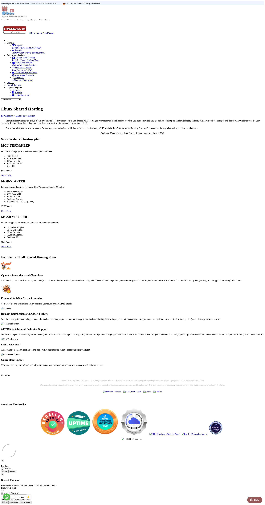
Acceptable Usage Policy (26, 20)
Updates (10, 82)
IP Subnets (22, 78)
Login (17, 90)
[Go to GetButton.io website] (6, 502)
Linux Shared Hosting (25, 59)
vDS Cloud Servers (24, 64)
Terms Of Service (7, 20)
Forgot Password (21, 95)
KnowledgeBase (14, 85)
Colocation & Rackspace (24, 73)
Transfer (28, 51)
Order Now (6, 175)
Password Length (8, 488)
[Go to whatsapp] (6, 496)
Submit (12, 471)
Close (4, 471)
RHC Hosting (7, 116)
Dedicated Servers (22, 68)
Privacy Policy (44, 20)
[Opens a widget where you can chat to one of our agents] (254, 500)
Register (26, 46)
